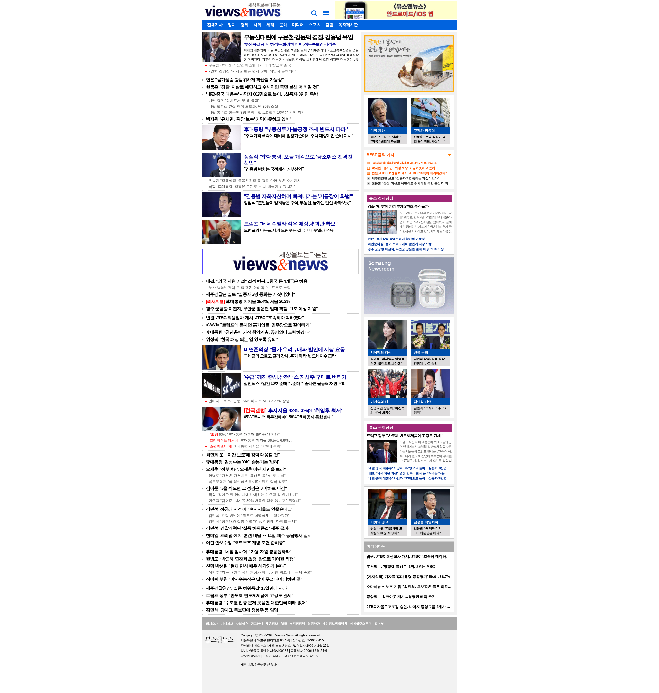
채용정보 (272, 624)
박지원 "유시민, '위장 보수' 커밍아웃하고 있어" (248, 119)
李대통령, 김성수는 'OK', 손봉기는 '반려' (242, 462)
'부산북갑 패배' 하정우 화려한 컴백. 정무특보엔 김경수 (290, 44)
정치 (232, 24)
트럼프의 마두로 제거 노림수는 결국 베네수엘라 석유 (288, 230)
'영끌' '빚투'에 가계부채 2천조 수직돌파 (398, 206)
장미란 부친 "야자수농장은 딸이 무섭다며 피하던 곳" (254, 579)
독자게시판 (348, 24)
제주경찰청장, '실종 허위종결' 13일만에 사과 (246, 588)
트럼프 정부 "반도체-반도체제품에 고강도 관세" (249, 595)
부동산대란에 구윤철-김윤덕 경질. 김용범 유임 (298, 36)
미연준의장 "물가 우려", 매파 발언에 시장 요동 (294, 349)
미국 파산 (377, 130)
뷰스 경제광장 (381, 198)
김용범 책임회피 (426, 522)
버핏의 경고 (379, 522)
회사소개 (212, 624)
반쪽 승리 (421, 352)
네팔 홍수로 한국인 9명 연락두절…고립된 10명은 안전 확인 (257, 112)
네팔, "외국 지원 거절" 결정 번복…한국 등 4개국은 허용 (256, 281)
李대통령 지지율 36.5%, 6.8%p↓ (250, 440)
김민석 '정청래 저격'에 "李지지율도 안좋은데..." (249, 509)
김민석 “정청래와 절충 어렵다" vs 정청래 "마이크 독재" (253, 521)
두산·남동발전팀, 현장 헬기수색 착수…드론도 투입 (250, 287)
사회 (257, 24)
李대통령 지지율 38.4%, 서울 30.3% (248, 301)
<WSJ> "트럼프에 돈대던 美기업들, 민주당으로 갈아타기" (258, 325)
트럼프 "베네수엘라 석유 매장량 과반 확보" (290, 223)
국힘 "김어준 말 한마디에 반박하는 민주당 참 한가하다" (253, 495)
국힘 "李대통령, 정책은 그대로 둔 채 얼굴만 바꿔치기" (252, 186)
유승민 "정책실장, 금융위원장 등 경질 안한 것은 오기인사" (255, 181)
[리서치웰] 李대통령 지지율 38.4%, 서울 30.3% (404, 163)
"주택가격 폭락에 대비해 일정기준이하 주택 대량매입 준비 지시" (298, 135)
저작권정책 (297, 624)
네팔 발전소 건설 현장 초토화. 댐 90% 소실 (243, 106)
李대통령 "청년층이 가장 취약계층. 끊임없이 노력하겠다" (258, 332)
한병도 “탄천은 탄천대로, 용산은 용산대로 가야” (247, 476)
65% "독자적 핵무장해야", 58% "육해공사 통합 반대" (288, 417)
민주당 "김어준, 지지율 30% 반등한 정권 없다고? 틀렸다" (255, 500)
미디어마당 (376, 546)
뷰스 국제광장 (381, 427)
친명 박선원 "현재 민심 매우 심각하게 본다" (246, 566)
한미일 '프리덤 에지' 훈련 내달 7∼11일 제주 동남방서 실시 (259, 535)
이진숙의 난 (379, 402)
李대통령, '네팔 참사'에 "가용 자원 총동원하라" (248, 551)
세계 (270, 24)
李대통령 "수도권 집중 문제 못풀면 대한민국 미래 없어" (256, 602)
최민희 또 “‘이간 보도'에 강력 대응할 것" (243, 454)
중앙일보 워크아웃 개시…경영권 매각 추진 (401, 597)
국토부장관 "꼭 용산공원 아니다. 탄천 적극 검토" (248, 481)
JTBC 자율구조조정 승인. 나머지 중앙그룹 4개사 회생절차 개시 (418, 607)
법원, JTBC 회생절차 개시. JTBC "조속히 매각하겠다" (255, 317)
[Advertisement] (184, 109)
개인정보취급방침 (335, 624)
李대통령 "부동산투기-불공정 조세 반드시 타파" (296, 129)
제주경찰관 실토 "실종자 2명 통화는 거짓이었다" (250, 294)
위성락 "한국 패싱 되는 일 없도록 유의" (242, 339)
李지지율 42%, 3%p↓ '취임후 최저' (293, 410)
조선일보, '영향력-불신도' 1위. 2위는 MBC (401, 566)
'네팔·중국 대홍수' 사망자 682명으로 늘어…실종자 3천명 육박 (262, 94)
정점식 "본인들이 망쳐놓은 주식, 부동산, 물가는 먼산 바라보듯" (297, 202)
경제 (244, 24)
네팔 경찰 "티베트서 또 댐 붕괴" (234, 100)
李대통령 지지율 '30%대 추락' (245, 446)
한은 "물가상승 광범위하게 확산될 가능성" (245, 79)
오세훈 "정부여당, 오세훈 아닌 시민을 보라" (246, 469)
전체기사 (215, 24)
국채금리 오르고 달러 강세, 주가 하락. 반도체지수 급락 (290, 356)
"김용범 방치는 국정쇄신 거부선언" (274, 169)
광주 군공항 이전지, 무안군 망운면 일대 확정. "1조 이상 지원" (262, 308)
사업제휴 (242, 624)
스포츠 (314, 24)
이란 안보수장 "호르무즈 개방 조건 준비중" (245, 542)
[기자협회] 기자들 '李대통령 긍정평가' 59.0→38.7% (408, 576)
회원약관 (314, 624)
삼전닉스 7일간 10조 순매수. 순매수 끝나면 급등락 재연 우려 (295, 383)
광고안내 (257, 624)
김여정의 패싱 (381, 352)
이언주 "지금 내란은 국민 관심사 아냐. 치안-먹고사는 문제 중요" (260, 572)
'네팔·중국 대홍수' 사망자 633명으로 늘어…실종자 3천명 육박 (410, 478)
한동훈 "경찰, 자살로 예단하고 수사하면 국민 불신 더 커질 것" (262, 86)
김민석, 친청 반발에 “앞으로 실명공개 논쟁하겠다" (249, 515)
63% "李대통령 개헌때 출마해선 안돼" (244, 434)
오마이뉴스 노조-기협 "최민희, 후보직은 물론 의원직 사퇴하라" (418, 587)
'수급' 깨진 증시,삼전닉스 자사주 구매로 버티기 (295, 377)
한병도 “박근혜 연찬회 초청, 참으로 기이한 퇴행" (250, 558)
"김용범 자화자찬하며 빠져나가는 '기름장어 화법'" (298, 196)
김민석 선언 (422, 402)
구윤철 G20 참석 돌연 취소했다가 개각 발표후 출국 (250, 65)
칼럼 (329, 24)
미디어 (298, 24)
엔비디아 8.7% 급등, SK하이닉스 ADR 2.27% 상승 (249, 401)
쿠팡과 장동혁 (424, 130)
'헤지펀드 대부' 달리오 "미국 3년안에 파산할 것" (385, 141)
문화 (283, 24)
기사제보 (227, 624)
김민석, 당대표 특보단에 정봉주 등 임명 (242, 609)
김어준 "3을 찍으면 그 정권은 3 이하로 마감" (246, 488)
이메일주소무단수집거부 (367, 624)
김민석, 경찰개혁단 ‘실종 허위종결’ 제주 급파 (247, 528)
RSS (284, 624)
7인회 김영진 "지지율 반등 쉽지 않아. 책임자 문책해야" (253, 71)
